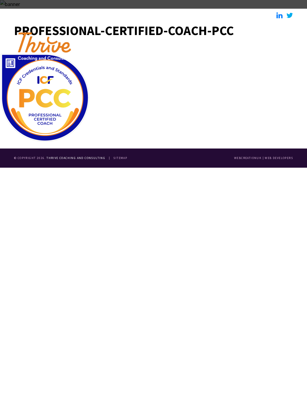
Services (171, 15)
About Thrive (66, 15)
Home (27, 15)
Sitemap (120, 158)
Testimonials (216, 15)
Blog (255, 15)
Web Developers (279, 158)
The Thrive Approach (121, 15)
